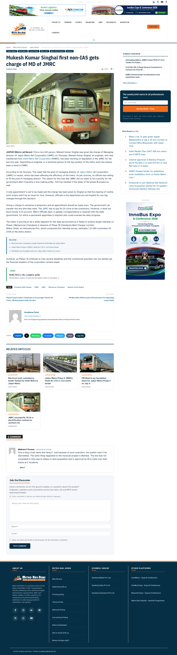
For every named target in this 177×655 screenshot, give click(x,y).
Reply (22, 468)
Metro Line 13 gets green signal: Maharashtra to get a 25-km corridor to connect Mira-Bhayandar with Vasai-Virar (148, 141)
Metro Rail (44, 51)
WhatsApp (36, 336)
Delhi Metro (23, 51)
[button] (93, 40)
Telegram (59, 336)
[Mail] (39, 610)
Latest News (33, 51)
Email (70, 336)
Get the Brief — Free (145, 108)
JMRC (45, 208)
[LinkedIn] (153, 2)
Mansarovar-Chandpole (56, 287)
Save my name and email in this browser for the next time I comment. (40, 540)
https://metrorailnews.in (32, 316)
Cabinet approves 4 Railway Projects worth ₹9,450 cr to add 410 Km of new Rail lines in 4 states (148, 162)
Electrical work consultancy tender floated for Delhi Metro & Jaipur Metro (38, 243)
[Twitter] (158, 2)
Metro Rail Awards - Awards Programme (147, 601)
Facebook (48, 336)
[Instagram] (23, 610)
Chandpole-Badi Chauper (23, 287)
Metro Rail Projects (20, 47)
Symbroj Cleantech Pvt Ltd (103, 593)
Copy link (80, 336)
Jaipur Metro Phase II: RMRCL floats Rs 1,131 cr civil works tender (35, 247)
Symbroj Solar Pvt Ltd (101, 585)
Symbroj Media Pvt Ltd (101, 578)
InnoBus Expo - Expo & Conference (145, 585)
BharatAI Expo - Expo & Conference (146, 593)
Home (8, 47)
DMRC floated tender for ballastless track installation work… (143, 76)
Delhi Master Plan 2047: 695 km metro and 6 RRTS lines (148, 153)
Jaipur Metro (34, 47)
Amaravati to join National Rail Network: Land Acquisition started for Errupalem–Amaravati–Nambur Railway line (148, 185)
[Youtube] (162, 2)
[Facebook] (166, 2)
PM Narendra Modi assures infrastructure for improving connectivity (91, 299)
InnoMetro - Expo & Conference (144, 578)
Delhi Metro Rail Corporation (37, 158)
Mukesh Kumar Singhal (76, 287)
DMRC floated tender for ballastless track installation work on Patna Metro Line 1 (147, 174)
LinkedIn (18, 336)
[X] (15, 618)
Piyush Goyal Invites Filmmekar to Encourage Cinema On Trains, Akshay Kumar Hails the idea (29, 299)
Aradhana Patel (11, 69)
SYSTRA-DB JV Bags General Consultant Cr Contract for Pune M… (144, 68)
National (70, 51)
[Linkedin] (31, 610)
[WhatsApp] (23, 618)
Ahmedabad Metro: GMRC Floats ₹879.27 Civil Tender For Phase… (145, 61)
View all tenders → (130, 83)
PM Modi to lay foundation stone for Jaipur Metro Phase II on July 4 (35, 251)
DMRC (36, 287)
